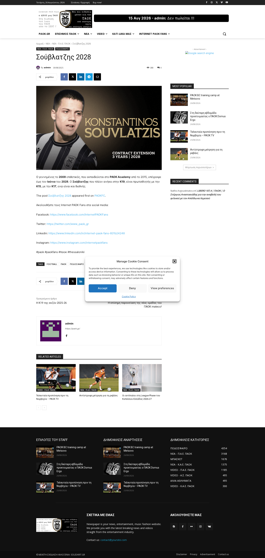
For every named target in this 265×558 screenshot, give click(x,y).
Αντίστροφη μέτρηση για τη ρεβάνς (98, 395)
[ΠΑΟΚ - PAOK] (65, 19)
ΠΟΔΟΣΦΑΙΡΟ (62, 49)
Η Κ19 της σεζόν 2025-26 (51, 302)
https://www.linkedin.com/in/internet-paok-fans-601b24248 (86, 233)
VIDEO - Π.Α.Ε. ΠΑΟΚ (46, 390)
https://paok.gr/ (72, 328)
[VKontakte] (209, 526)
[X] (217, 3)
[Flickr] (191, 526)
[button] (174, 261)
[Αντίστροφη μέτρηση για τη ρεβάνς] (99, 378)
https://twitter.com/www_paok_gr (68, 224)
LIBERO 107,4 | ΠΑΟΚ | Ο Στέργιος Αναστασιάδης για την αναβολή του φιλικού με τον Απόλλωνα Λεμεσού (197, 194)
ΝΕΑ (48, 43)
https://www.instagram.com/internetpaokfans (79, 242)
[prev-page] (38, 407)
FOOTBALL (52, 264)
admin (47, 67)
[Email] (97, 76)
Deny (132, 288)
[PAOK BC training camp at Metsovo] (179, 100)
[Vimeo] (222, 3)
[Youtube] (227, 3)
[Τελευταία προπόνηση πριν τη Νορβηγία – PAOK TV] (56, 378)
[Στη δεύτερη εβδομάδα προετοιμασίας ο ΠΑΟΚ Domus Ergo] (179, 117)
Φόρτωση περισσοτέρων (198, 167)
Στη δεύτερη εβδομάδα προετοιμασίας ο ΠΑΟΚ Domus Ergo (208, 116)
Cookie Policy (129, 296)
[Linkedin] (80, 76)
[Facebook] (207, 3)
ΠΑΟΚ (63, 264)
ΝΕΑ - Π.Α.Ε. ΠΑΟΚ (61, 43)
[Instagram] (212, 3)
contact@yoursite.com (113, 540)
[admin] (38, 67)
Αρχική (39, 43)
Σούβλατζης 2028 (59, 195)
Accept (102, 288)
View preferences (162, 288)
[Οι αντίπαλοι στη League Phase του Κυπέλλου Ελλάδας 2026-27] (142, 378)
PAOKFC (99, 195)
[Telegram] (89, 76)
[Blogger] (173, 526)
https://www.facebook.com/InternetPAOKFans (79, 214)
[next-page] (44, 407)
